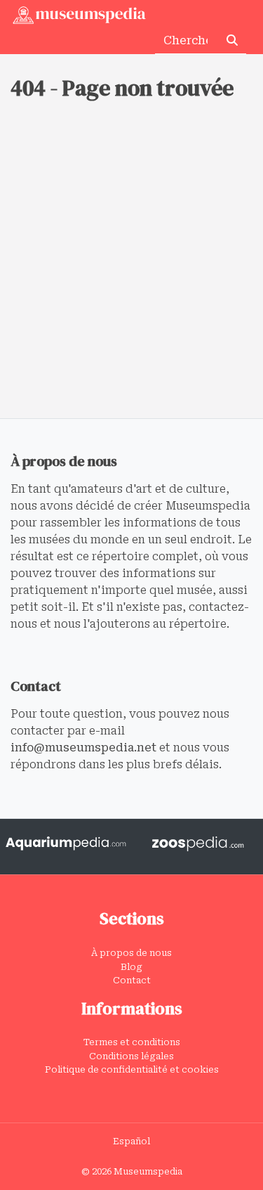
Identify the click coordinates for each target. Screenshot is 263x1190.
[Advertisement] (131, 279)
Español (131, 1141)
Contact (132, 980)
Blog (131, 967)
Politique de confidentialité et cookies (132, 1069)
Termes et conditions (131, 1042)
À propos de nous (131, 953)
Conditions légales (131, 1056)
